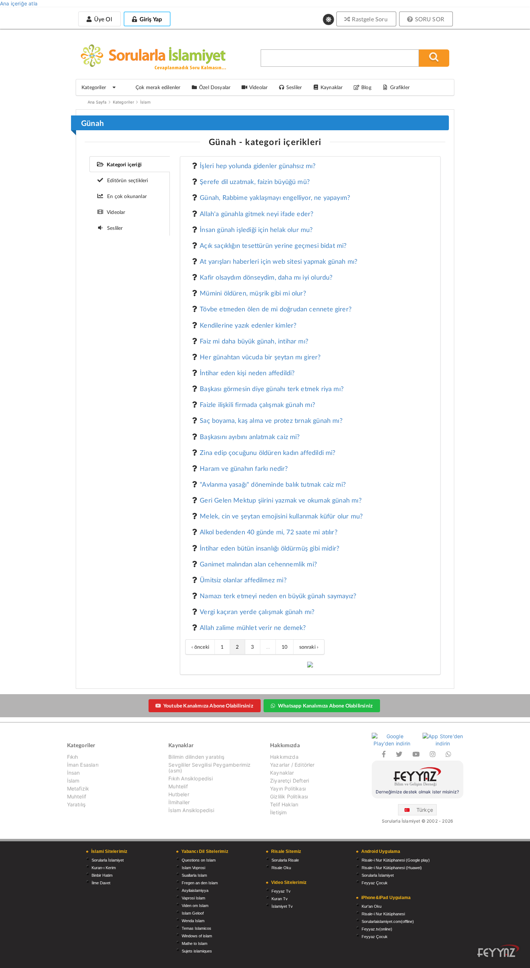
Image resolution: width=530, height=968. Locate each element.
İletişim (278, 812)
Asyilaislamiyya (195, 890)
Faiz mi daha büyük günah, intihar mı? (254, 341)
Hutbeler (178, 794)
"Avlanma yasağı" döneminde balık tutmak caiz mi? (273, 484)
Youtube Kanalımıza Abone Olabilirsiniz (208, 705)
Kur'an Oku (371, 906)
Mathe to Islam (194, 943)
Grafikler (400, 87)
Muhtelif (76, 796)
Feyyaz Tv (281, 891)
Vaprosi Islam (193, 898)
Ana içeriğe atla (18, 3)
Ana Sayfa (97, 102)
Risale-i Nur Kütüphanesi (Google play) (396, 860)
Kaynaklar (282, 773)
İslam (145, 102)
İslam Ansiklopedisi (191, 810)
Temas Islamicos (196, 928)
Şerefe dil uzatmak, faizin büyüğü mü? (255, 181)
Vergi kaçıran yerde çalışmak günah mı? (257, 612)
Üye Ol (102, 19)
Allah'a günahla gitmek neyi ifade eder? (256, 214)
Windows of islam (197, 936)
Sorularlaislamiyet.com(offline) (388, 921)
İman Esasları (82, 765)
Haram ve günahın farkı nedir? (244, 468)
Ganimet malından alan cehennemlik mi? (258, 564)
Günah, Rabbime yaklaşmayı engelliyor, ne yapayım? (275, 197)
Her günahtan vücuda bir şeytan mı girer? (260, 357)
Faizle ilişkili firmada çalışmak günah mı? (257, 404)
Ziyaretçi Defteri (289, 781)
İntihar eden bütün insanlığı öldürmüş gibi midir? (269, 548)
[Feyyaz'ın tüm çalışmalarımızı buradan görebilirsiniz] (498, 951)
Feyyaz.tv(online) (377, 929)
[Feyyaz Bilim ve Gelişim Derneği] (417, 777)
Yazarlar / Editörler (292, 765)
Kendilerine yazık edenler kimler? (248, 325)
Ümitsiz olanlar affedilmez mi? (243, 580)
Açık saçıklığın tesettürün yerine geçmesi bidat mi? (273, 245)
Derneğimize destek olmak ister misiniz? (417, 791)
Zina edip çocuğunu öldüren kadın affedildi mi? (267, 452)
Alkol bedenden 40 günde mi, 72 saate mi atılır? (268, 532)
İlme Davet (101, 883)
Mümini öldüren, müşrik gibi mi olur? (253, 293)
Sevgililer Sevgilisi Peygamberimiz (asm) (209, 768)
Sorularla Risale (285, 860)
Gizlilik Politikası (289, 796)
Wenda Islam (193, 921)
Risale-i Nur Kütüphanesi (383, 914)
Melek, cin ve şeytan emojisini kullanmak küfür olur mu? (281, 516)
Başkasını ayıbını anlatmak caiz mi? (250, 437)
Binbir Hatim (102, 875)
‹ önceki (200, 647)
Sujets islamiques (197, 951)
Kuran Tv (279, 899)
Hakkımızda (284, 757)
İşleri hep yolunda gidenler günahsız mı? (257, 166)
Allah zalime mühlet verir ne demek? (253, 627)
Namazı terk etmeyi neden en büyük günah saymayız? (278, 596)
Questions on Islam (199, 860)
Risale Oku (281, 868)
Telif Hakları (284, 804)
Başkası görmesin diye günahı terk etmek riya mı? (272, 389)
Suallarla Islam (194, 875)
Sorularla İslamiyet (108, 860)
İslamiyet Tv (282, 906)
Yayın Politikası (288, 788)
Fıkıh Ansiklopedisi (190, 778)
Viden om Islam (195, 905)
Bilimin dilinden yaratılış (196, 757)
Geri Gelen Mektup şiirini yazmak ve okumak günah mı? (280, 500)
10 (284, 647)
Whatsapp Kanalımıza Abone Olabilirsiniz (325, 705)
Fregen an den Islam (200, 883)
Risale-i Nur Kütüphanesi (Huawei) (392, 868)
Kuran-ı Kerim (104, 868)
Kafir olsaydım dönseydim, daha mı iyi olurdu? (266, 277)
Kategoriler (123, 102)
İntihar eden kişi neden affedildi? (247, 373)
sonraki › (309, 647)
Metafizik (78, 788)
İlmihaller (179, 802)
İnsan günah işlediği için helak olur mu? (256, 229)
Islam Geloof (193, 913)
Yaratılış (76, 804)
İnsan (73, 773)
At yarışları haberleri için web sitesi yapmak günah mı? (278, 261)
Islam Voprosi (193, 868)
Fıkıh (72, 757)
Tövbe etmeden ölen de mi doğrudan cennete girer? (276, 309)
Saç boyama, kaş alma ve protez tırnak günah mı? (271, 420)
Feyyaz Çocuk (375, 883)
